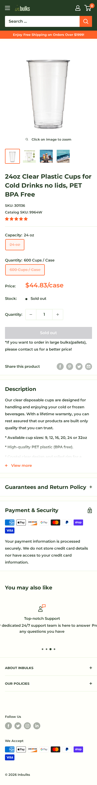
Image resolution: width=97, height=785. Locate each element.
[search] (42, 21)
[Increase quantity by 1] (57, 314)
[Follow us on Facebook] (8, 725)
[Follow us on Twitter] (17, 725)
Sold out (48, 332)
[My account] (77, 8)
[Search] (86, 21)
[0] (88, 8)
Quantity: (13, 314)
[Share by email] (88, 366)
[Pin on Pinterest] (69, 366)
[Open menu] (7, 8)
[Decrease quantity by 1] (31, 314)
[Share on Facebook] (60, 366)
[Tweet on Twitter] (79, 366)
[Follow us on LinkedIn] (36, 725)
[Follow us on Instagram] (27, 725)
